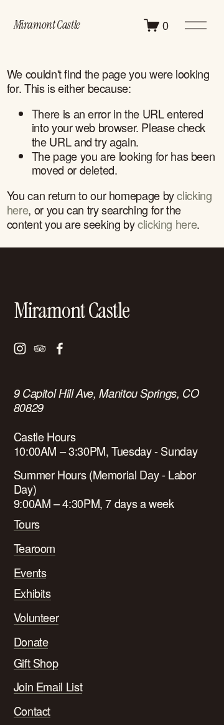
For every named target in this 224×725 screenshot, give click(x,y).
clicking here (167, 224)
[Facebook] (60, 348)
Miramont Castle (47, 24)
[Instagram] (20, 348)
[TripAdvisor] (40, 348)
